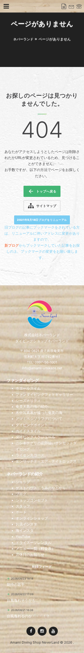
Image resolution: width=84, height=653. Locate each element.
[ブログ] (64, 6)
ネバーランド (23, 39)
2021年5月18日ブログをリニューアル (42, 219)
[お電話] (79, 6)
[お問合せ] (71, 6)
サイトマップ (46, 206)
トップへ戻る (46, 191)
